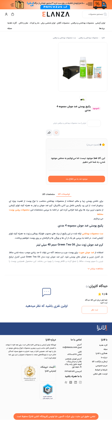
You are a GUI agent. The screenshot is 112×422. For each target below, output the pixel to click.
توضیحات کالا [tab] (64, 194)
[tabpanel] (56, 234)
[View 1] (82, 99)
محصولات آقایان (63, 22)
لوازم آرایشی (100, 22)
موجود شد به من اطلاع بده (76, 179)
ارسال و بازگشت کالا (99, 361)
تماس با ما (76, 340)
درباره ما (104, 357)
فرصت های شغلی (100, 373)
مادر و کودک (34, 22)
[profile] (6, 14)
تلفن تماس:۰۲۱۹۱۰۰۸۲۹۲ (74, 353)
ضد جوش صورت (86, 252)
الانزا (103, 38)
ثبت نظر (94, 309)
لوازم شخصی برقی (48, 22)
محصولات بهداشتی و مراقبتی (82, 22)
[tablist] (56, 194)
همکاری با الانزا (101, 353)
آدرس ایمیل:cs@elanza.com (73, 346)
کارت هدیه (103, 345)
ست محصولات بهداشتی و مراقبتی (64, 38)
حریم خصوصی (101, 365)
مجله (9, 28)
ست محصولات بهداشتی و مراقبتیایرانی (67, 123)
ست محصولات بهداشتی (92, 233)
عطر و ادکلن (23, 22)
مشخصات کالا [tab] (48, 194)
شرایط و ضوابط (101, 369)
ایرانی (84, 123)
